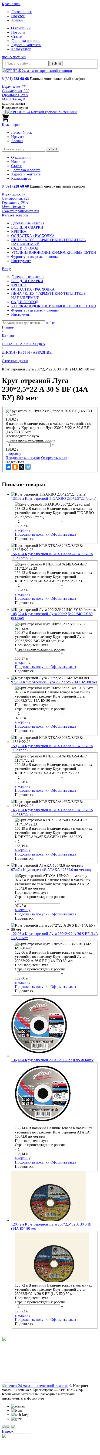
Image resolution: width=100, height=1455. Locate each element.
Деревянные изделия (27, 223)
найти (50, 323)
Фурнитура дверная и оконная (35, 257)
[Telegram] (28, 467)
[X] (21, 467)
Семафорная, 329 (15, 91)
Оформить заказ (54, 458)
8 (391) (15, 79)
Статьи (16, 36)
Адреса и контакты (26, 45)
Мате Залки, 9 (13, 99)
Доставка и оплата (25, 41)
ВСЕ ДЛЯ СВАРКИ (27, 227)
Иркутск (18, 16)
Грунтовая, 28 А (15, 95)
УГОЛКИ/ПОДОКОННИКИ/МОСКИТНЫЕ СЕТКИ (53, 252)
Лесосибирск (21, 12)
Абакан (17, 20)
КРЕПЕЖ (19, 231)
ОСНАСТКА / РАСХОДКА (33, 236)
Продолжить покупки (23, 458)
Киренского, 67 (13, 87)
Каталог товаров (15, 215)
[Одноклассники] (15, 467)
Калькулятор (21, 49)
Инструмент (21, 261)
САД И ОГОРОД (24, 248)
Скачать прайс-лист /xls (20, 211)
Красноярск (11, 4)
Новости (18, 32)
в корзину (13, 453)
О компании (21, 28)
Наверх (7, 1431)
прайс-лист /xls (14, 57)
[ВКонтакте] (8, 467)
